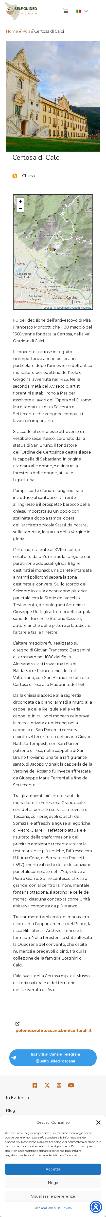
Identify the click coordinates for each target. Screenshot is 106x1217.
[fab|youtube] (71, 1085)
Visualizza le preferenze (53, 1196)
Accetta (53, 1169)
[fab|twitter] (47, 1085)
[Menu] (99, 11)
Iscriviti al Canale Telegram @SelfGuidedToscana (55, 1057)
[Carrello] (65, 11)
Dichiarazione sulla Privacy (53, 1208)
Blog (10, 1110)
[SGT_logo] (20, 11)
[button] (98, 1122)
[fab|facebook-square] (35, 1085)
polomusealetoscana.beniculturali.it (53, 1030)
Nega (53, 1182)
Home (12, 31)
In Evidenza (17, 1097)
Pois (26, 31)
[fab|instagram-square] (59, 1085)
